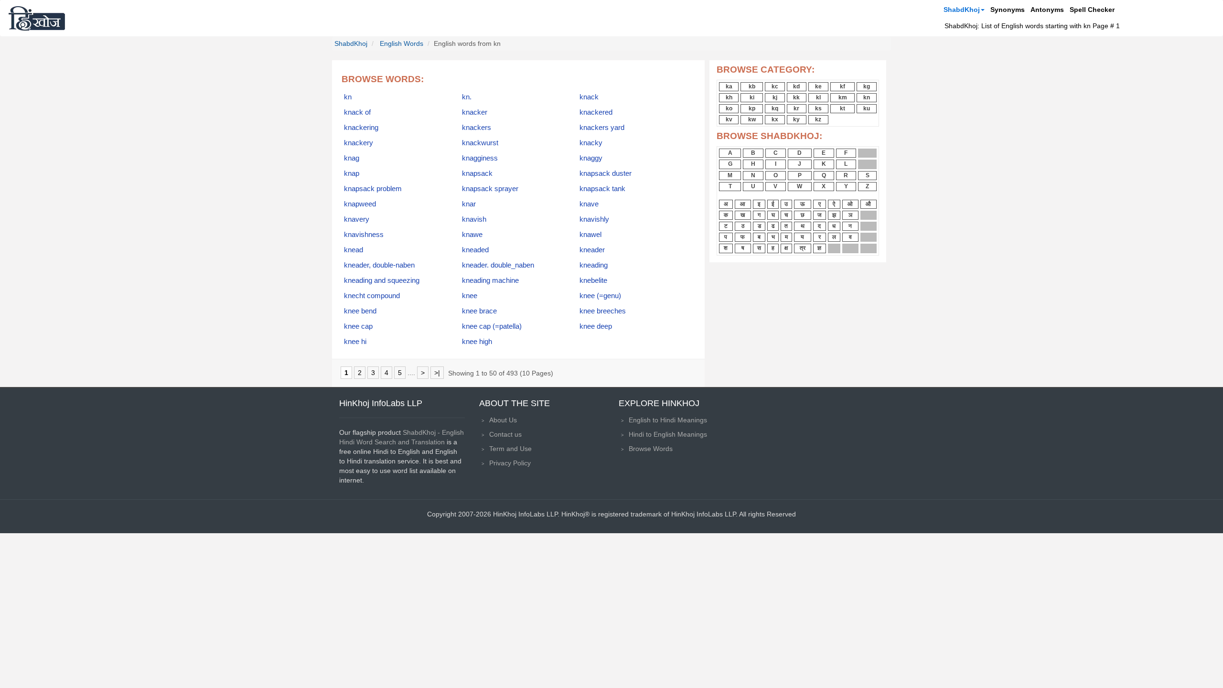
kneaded (475, 250)
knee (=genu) (600, 295)
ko (729, 108)
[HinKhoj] (37, 18)
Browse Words (651, 448)
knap (351, 173)
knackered (595, 112)
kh (729, 97)
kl (818, 97)
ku (866, 108)
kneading (593, 265)
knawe (472, 234)
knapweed (360, 204)
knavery (356, 219)
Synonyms (1007, 9)
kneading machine (490, 280)
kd (796, 86)
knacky (590, 143)
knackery (358, 143)
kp (752, 108)
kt (842, 108)
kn (348, 97)
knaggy (590, 158)
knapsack (477, 173)
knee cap (358, 326)
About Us (503, 420)
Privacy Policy (510, 463)
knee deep (595, 326)
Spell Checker (1092, 9)
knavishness (364, 234)
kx (775, 119)
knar (469, 204)
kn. (467, 97)
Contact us (505, 434)
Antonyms (1047, 9)
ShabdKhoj (962, 9)
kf (842, 86)
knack (589, 97)
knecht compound (372, 295)
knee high (477, 341)
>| (437, 372)
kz (818, 119)
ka (729, 86)
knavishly (594, 219)
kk (796, 97)
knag (351, 158)
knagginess (480, 158)
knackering (361, 127)
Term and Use (510, 448)
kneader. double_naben (498, 265)
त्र (802, 248)
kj (774, 97)
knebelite (593, 280)
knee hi (355, 341)
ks (818, 108)
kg (866, 86)
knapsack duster (605, 173)
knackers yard (601, 127)
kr (796, 108)
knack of (357, 112)
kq (775, 108)
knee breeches (602, 311)
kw (752, 119)
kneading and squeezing (381, 280)
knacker (474, 112)
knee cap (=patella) (492, 326)
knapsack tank (602, 188)
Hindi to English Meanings (668, 434)
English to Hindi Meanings (668, 420)
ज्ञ (819, 248)
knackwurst (480, 143)
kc (775, 86)
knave (589, 204)
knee (469, 295)
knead (353, 250)
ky (796, 119)
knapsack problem (373, 188)
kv (729, 119)
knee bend (360, 311)
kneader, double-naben (379, 265)
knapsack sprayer (490, 188)
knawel (590, 234)
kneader (592, 250)
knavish (474, 219)
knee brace (479, 311)
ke (818, 86)
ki (752, 97)
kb (752, 86)
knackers (476, 127)
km (842, 97)
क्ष (786, 248)
